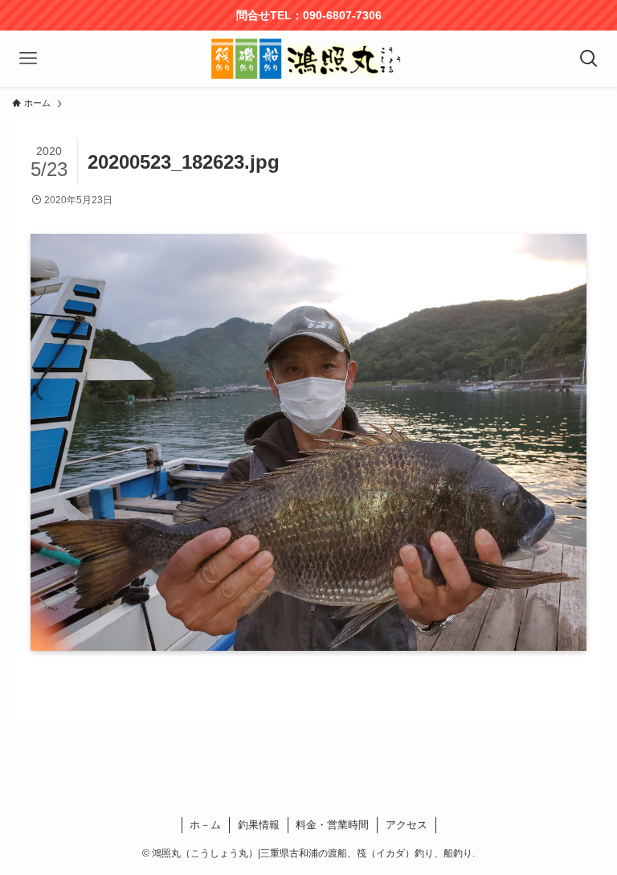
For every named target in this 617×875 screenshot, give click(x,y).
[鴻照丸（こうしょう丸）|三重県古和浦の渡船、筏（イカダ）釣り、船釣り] (308, 59)
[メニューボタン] (28, 59)
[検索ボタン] (589, 59)
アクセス (406, 825)
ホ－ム (205, 825)
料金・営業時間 (332, 825)
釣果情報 (259, 825)
